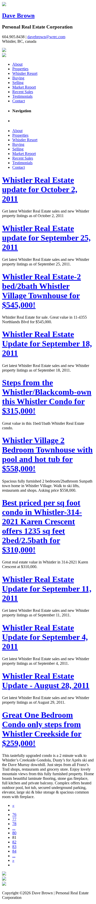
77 (14, 819)
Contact (18, 101)
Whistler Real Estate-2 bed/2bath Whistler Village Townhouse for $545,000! (41, 290)
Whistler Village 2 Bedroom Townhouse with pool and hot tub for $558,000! (47, 454)
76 (14, 814)
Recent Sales (22, 92)
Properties (20, 69)
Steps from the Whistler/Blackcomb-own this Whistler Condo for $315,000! (46, 396)
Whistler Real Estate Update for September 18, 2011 (47, 344)
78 (14, 824)
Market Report (24, 87)
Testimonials (22, 96)
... (13, 828)
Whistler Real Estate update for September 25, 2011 (46, 238)
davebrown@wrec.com (46, 37)
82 (14, 842)
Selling (18, 82)
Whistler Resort (24, 73)
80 (14, 833)
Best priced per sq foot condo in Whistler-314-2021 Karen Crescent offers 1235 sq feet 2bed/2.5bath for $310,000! (42, 526)
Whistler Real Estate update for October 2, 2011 (39, 189)
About (17, 64)
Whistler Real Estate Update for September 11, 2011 (46, 589)
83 (14, 846)
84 (14, 851)
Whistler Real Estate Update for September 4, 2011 (45, 637)
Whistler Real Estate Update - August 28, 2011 (45, 680)
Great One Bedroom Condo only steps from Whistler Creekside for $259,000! (41, 729)
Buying (18, 78)
